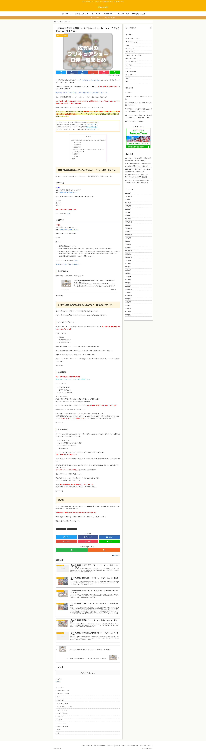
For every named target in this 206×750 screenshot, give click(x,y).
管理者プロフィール (120, 745)
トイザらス (60, 716)
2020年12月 (128, 251)
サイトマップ (110, 745)
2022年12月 (128, 222)
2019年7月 (128, 302)
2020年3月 (128, 279)
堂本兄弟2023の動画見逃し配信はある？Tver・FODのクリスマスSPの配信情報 (136, 176)
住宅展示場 (77, 154)
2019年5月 (128, 308)
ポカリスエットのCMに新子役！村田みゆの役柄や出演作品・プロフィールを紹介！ (138, 159)
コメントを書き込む (88, 673)
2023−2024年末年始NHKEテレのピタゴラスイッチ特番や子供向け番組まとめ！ (138, 170)
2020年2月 (128, 283)
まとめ (73, 158)
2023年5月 (78, 142)
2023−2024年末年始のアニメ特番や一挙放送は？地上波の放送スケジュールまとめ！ (138, 165)
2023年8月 (128, 206)
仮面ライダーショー (62, 726)
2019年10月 (128, 295)
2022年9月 (128, 231)
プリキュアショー (72, 529)
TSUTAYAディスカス (63, 693)
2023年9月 (128, 202)
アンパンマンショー (62, 703)
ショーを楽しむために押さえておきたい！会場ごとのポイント (88, 149)
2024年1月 (128, 193)
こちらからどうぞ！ (93, 122)
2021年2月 (128, 244)
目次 (85, 136)
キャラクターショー (61, 529)
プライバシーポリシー (132, 745)
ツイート (58, 681)
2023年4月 (128, 212)
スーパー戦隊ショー (62, 713)
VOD (58, 697)
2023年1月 (128, 218)
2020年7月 (128, 267)
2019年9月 (128, 299)
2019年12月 (128, 289)
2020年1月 (128, 286)
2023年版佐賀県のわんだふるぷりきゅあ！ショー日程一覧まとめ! (88, 140)
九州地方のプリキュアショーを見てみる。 (68, 264)
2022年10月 (128, 228)
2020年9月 (128, 260)
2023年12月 (128, 196)
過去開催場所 (77, 147)
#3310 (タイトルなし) (145, 745)
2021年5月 (128, 241)
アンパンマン (60, 700)
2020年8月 (128, 263)
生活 (58, 733)
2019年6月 (128, 305)
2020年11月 (128, 254)
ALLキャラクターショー (64, 690)
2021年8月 (128, 238)
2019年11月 (128, 292)
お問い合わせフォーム (99, 745)
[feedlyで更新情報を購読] (72, 550)
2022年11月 (128, 225)
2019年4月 (128, 311)
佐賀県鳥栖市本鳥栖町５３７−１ (69, 229)
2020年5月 (128, 273)
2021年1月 (128, 247)
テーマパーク (77, 156)
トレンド (59, 720)
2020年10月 (128, 257)
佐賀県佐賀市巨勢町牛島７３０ (69, 192)
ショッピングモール (79, 151)
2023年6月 (78, 144)
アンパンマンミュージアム (64, 706)
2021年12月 (128, 234)
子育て (59, 730)
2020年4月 (128, 276)
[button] (150, 28)
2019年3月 (128, 315)
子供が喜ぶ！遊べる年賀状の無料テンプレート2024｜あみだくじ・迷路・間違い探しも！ (138, 181)
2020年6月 (128, 270)
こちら (68, 213)
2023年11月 (128, 199)
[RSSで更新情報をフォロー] (104, 550)
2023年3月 (128, 215)
